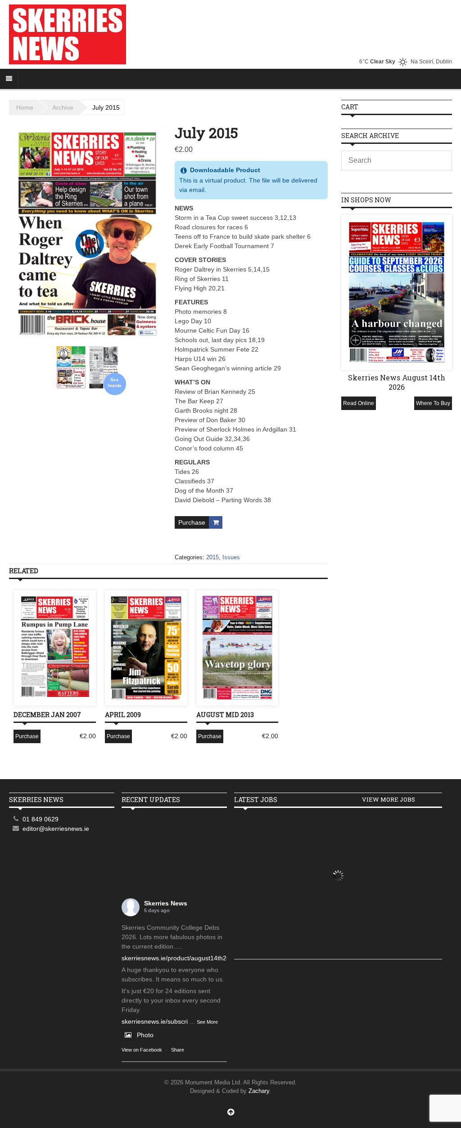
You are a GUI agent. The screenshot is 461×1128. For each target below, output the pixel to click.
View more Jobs (388, 799)
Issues (231, 557)
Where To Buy (433, 403)
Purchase (191, 522)
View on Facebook (142, 1049)
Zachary (259, 1091)
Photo (145, 1035)
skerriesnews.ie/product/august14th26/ (177, 958)
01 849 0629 (41, 819)
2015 (212, 557)
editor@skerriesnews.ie (56, 828)
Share (177, 1049)
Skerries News (165, 903)
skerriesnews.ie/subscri (155, 1021)
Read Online (358, 403)
